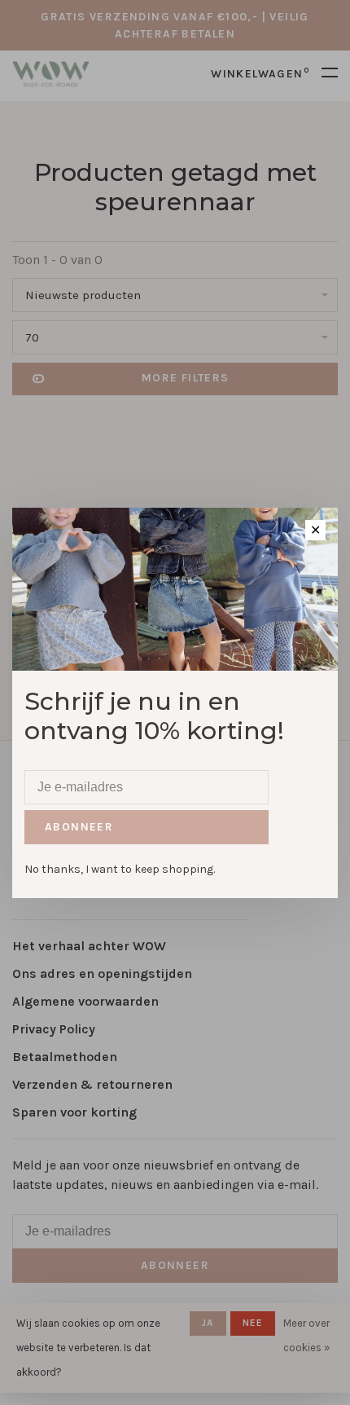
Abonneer (79, 827)
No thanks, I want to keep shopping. (119, 869)
